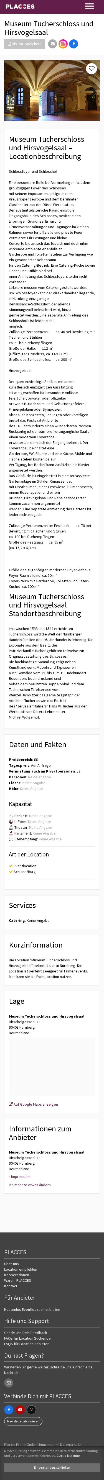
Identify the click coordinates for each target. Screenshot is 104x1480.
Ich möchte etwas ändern (30, 1184)
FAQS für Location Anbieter (26, 1343)
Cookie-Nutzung (68, 1455)
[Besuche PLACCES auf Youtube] (20, 1409)
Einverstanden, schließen (52, 1467)
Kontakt (10, 1285)
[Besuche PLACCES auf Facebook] (8, 1409)
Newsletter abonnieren (23, 1421)
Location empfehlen (20, 1269)
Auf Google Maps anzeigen (35, 1104)
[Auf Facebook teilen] (73, 43)
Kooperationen (16, 1274)
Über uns (11, 1263)
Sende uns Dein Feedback (25, 1332)
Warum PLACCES (17, 1280)
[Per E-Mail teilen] (52, 43)
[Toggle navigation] (90, 6)
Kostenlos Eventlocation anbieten (32, 1309)
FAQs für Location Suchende (27, 1338)
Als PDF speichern (26, 43)
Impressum (48, 1444)
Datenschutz (70, 1444)
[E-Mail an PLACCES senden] (8, 1383)
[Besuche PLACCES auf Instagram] (63, 43)
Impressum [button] (20, 1176)
